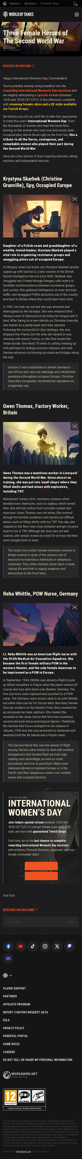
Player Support (14, 988)
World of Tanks (18, 14)
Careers (9, 1052)
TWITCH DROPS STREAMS (39, 866)
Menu (76, 14)
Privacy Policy (13, 1028)
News (15, 26)
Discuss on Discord (17, 66)
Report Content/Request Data (25, 1012)
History (25, 26)
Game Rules (11, 1044)
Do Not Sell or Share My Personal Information (37, 1060)
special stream (48, 95)
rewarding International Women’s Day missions (37, 90)
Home (6, 26)
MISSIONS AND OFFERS (39, 876)
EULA (6, 1020)
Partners (10, 996)
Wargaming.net (23, 1151)
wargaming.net (20, 1075)
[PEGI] (24, 1100)
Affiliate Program (16, 1004)
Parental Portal (15, 1036)
